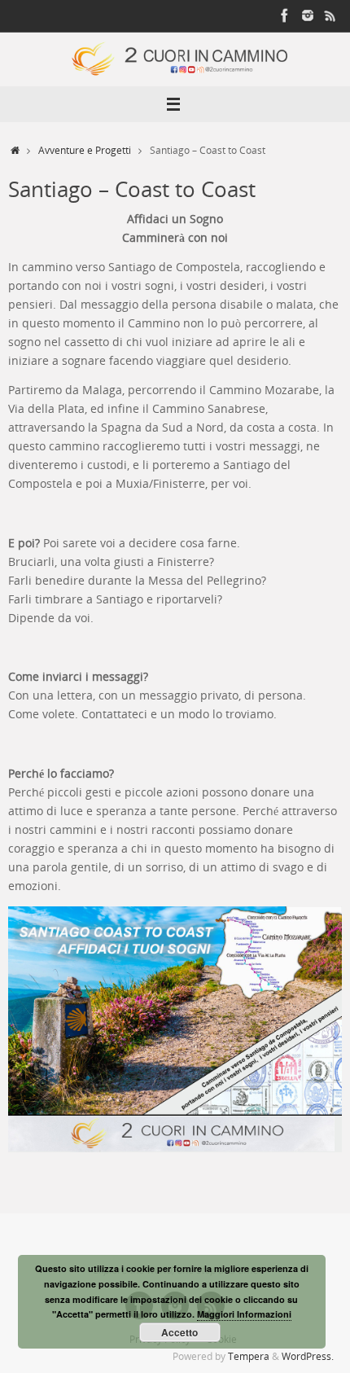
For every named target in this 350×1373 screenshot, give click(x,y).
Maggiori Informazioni (244, 1314)
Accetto (179, 1332)
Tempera (248, 1356)
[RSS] (330, 15)
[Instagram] (307, 15)
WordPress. (308, 1356)
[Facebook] (284, 15)
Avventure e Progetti (84, 150)
